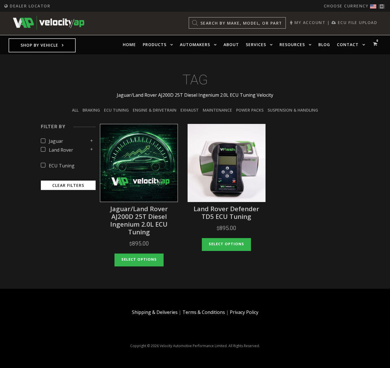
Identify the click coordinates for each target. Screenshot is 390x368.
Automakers (195, 44)
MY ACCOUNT (309, 22)
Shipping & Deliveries (155, 312)
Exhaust (189, 110)
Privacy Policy (244, 312)
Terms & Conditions (203, 312)
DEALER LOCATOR (29, 6)
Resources (292, 44)
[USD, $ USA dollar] (373, 5)
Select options (139, 259)
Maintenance (217, 110)
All (75, 110)
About (231, 44)
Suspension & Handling (293, 110)
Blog (324, 44)
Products (154, 44)
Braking (91, 110)
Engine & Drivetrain (154, 110)
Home (129, 44)
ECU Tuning (116, 110)
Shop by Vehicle (39, 45)
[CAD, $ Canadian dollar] (382, 5)
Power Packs (250, 110)
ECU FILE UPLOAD (356, 22)
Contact (348, 44)
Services (256, 44)
